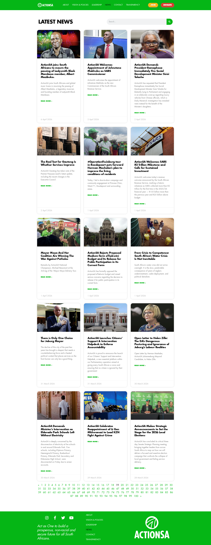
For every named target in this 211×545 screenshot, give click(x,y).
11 (78, 485)
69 (88, 492)
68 (83, 492)
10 (73, 485)
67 (78, 492)
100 (136, 496)
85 (166, 492)
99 (130, 496)
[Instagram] (47, 518)
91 (91, 496)
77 (127, 492)
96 (115, 496)
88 (76, 496)
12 (83, 485)
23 (136, 485)
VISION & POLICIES (80, 5)
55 (156, 488)
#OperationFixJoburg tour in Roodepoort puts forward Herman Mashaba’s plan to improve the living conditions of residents (105, 168)
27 (156, 485)
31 (39, 488)
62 (54, 492)
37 (68, 488)
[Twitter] (63, 518)
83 (156, 492)
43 (98, 488)
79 (137, 492)
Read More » (46, 101)
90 (86, 496)
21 (127, 485)
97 (120, 496)
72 (103, 492)
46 (112, 488)
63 (59, 492)
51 (137, 488)
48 (122, 488)
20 (122, 485)
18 (112, 485)
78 (132, 492)
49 (127, 488)
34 (54, 488)
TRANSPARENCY (133, 5)
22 (132, 485)
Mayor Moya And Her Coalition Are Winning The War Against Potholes (57, 256)
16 (102, 485)
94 (106, 496)
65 (68, 492)
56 (161, 488)
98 (125, 496)
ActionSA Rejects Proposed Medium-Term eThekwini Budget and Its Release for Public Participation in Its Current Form (104, 259)
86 (171, 492)
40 (83, 488)
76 (122, 492)
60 (44, 492)
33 (49, 488)
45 (107, 488)
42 (93, 488)
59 (39, 492)
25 (146, 485)
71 (98, 492)
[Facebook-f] (55, 518)
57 (166, 488)
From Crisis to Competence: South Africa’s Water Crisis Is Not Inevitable (151, 256)
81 (147, 492)
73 (107, 492)
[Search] (170, 22)
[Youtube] (71, 518)
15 (97, 485)
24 (141, 485)
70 (93, 492)
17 (107, 485)
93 (101, 496)
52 (142, 488)
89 (81, 496)
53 (147, 488)
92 (96, 496)
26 (151, 485)
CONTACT (118, 5)
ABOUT (66, 5)
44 (103, 488)
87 (71, 496)
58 (171, 488)
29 (166, 485)
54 (151, 488)
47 (117, 488)
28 (161, 485)
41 (88, 488)
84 (161, 492)
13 (88, 485)
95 (110, 496)
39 (78, 488)
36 (64, 488)
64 (64, 492)
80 (142, 492)
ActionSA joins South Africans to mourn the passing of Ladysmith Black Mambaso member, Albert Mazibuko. (58, 71)
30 (171, 485)
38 (73, 488)
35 (59, 488)
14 (92, 485)
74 (112, 492)
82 (151, 492)
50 (132, 488)
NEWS (108, 5)
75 (117, 492)
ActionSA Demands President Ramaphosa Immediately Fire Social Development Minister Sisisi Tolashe (151, 71)
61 (49, 492)
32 (44, 488)
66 (73, 492)
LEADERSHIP (97, 5)
